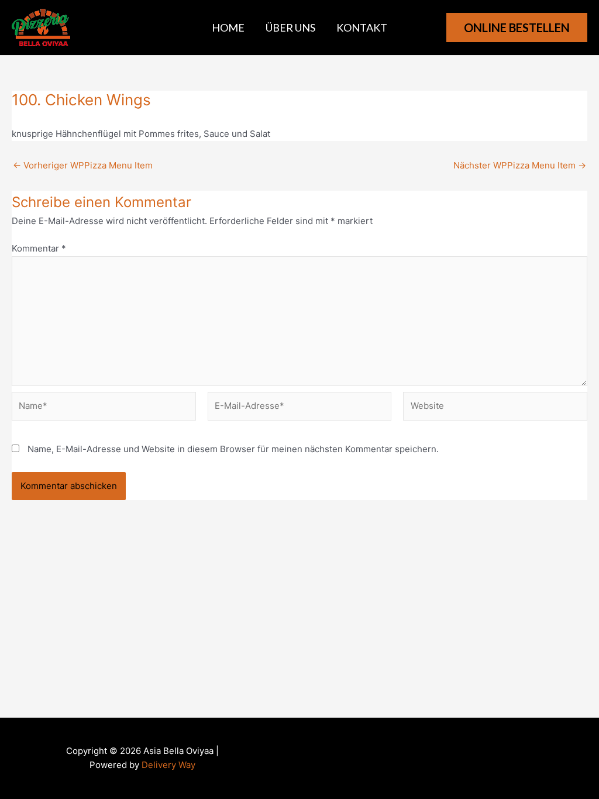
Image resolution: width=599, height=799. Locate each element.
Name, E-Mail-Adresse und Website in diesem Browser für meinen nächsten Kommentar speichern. (233, 448)
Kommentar (39, 248)
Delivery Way (168, 764)
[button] (516, 27)
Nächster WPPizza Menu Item (519, 165)
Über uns (290, 27)
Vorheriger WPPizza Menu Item (83, 165)
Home (228, 27)
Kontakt (361, 27)
